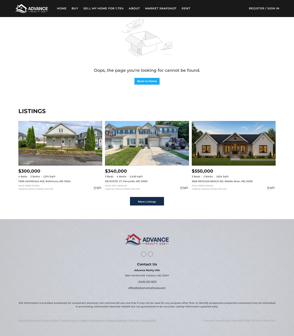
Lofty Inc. (224, 320)
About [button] (134, 8)
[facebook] (143, 254)
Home (62, 8)
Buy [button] (75, 8)
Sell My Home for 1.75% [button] (103, 8)
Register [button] (257, 8)
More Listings (147, 201)
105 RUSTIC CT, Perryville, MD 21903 (126, 181)
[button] (31, 8)
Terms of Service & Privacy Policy (38, 320)
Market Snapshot (161, 8)
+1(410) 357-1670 (147, 281)
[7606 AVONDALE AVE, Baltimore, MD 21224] (60, 143)
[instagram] (150, 254)
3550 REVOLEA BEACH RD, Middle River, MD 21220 (222, 181)
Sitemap (134, 320)
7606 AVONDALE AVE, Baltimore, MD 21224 (44, 181)
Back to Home (147, 81)
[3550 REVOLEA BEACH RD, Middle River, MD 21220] (234, 143)
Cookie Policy (69, 320)
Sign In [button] (273, 8)
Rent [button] (186, 8)
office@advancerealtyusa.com (147, 287)
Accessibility (148, 320)
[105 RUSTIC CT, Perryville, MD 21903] (147, 143)
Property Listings (116, 320)
